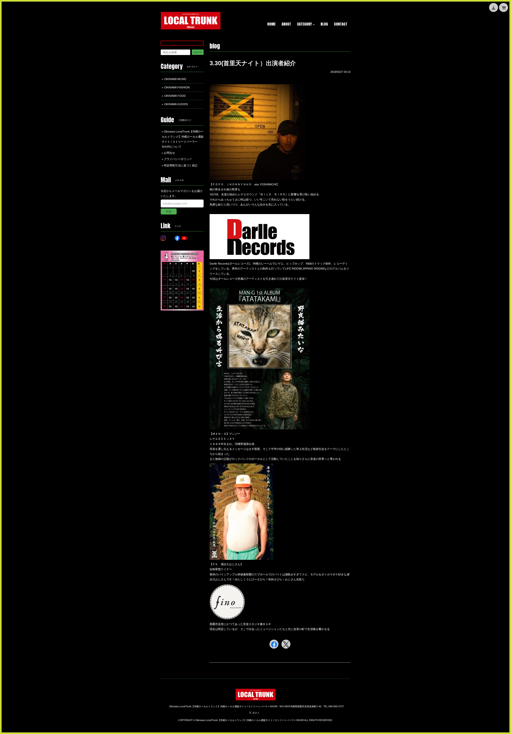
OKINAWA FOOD (175, 95)
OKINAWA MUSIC (175, 79)
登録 (168, 211)
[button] (306, 24)
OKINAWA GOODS (176, 104)
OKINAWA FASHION (177, 87)
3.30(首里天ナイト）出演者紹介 (253, 63)
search (197, 52)
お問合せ (169, 152)
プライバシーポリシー (178, 159)
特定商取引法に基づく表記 (180, 165)
